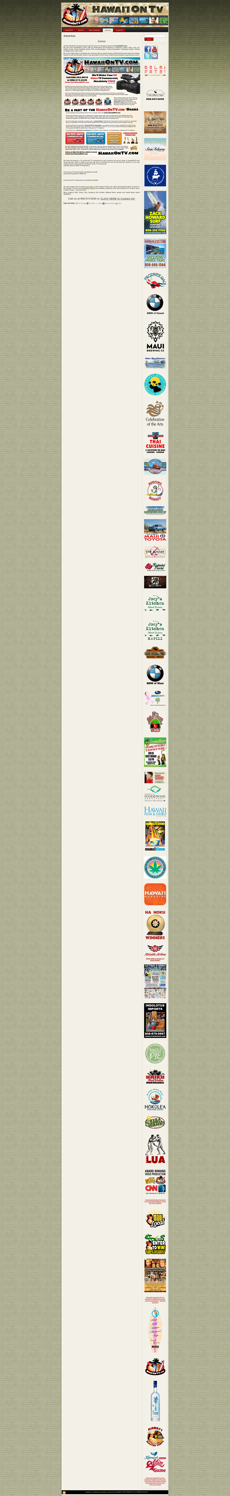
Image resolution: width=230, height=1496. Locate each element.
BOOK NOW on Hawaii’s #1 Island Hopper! (155, 959)
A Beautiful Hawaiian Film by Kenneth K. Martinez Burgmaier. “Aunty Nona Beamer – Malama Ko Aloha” (155, 1300)
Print (78, 203)
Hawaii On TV (90, 1492)
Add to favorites (110, 203)
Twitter (100, 203)
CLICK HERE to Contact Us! (118, 198)
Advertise (69, 35)
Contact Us (110, 1492)
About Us (97, 1492)
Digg (84, 203)
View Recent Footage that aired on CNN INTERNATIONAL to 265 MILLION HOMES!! (155, 1201)
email (119, 203)
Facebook (92, 203)
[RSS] (64, 1492)
